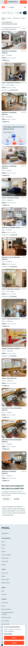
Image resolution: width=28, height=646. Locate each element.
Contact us (4, 594)
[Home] (3, 7)
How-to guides (5, 620)
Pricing (3, 576)
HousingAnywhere (7, 22)
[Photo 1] (12, 79)
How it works (4, 573)
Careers (3, 545)
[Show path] (15, 22)
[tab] (3, 18)
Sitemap (3, 564)
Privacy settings (8, 633)
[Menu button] (25, 7)
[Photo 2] (13, 79)
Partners (3, 551)
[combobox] (15, 7)
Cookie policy (4, 561)
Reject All (14, 637)
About (3, 541)
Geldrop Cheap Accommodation (9, 23)
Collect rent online (6, 617)
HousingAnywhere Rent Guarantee (7, 613)
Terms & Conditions (6, 554)
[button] (7, 12)
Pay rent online (5, 579)
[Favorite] (24, 33)
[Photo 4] (14, 79)
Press (2, 548)
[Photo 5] (15, 79)
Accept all (14, 642)
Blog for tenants (5, 582)
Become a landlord (6, 609)
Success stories (5, 624)
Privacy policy (4, 558)
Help (2, 591)
